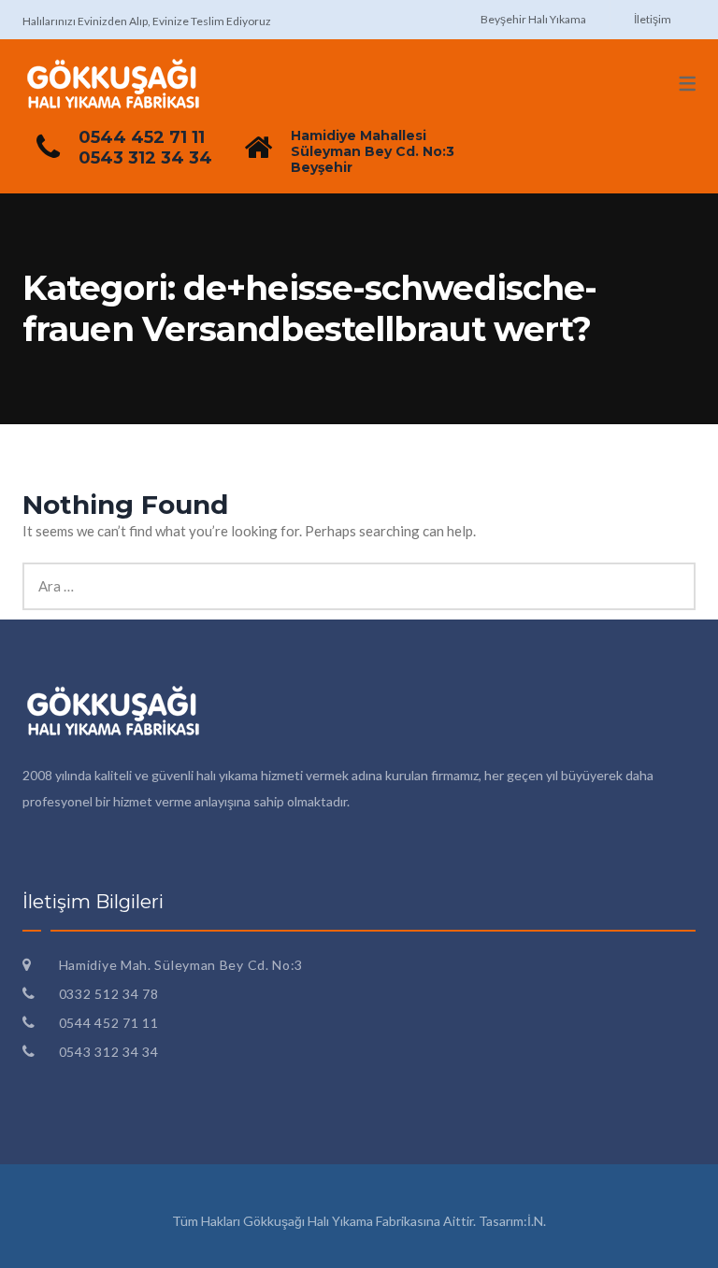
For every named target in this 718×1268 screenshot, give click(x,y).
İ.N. (536, 1221)
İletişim (652, 19)
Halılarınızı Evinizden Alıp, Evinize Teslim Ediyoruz (146, 21)
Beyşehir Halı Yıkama (533, 19)
